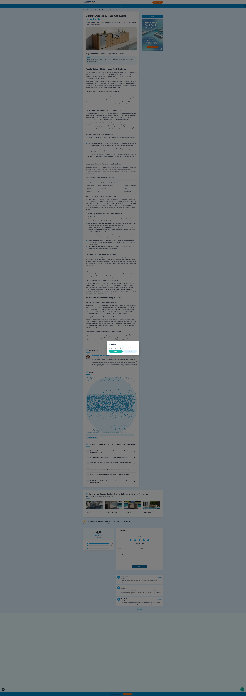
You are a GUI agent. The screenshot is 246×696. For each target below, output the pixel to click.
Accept (115, 351)
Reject (130, 351)
